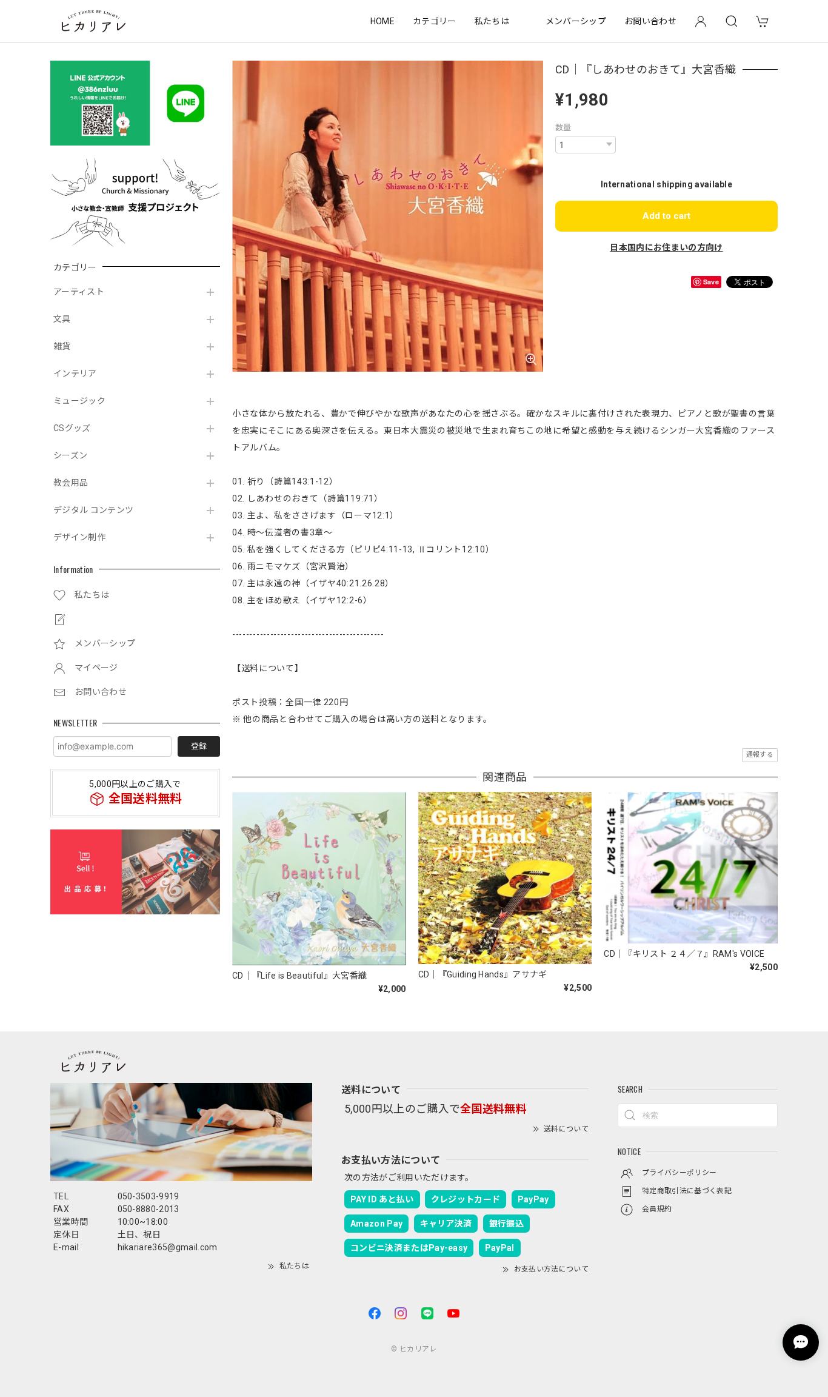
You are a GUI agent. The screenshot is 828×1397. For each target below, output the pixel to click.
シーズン (70, 455)
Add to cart (666, 215)
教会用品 (70, 482)
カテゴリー (434, 21)
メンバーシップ (576, 21)
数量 (563, 127)
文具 (62, 319)
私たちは (492, 21)
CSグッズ (72, 428)
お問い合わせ (650, 21)
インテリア (75, 373)
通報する (759, 755)
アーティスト (78, 291)
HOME (382, 21)
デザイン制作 (79, 537)
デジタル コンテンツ (93, 510)
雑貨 (62, 346)
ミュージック (79, 401)
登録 (199, 746)
